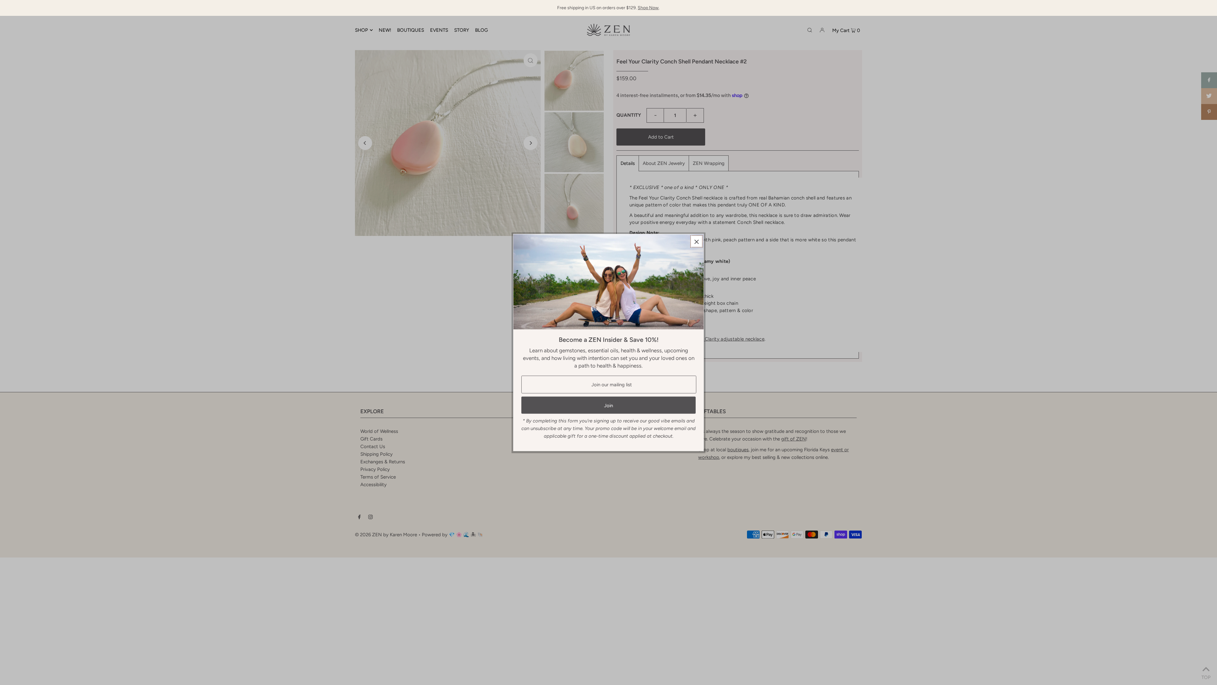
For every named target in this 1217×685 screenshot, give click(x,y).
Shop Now (648, 7)
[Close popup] (696, 241)
